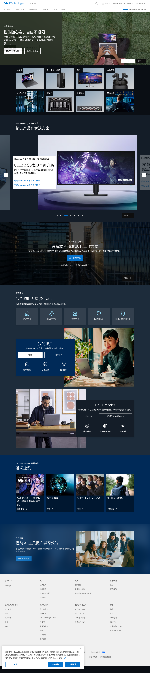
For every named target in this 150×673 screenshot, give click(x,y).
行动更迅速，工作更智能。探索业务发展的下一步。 (30, 501)
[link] (117, 3)
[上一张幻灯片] (123, 61)
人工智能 (8, 609)
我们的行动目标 (115, 498)
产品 (6, 613)
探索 (49, 509)
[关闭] (80, 648)
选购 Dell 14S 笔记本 (22, 181)
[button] (106, 3)
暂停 (139, 61)
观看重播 (20, 509)
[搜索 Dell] (96, 3)
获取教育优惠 (23, 558)
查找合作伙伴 (80, 609)
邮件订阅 (113, 618)
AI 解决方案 (21, 93)
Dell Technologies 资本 (48, 618)
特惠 (6, 626)
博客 (111, 609)
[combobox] (63, 3)
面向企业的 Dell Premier (137, 9)
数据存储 (80, 93)
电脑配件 (110, 70)
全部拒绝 (55, 664)
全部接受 (72, 664)
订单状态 (43, 589)
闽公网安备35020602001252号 (100, 657)
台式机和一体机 (53, 70)
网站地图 (8, 586)
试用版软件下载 (116, 630)
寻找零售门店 (80, 613)
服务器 (49, 93)
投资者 (42, 622)
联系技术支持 (80, 589)
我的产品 (43, 598)
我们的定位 (44, 609)
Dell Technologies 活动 (89, 498)
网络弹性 (110, 93)
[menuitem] (19, 9)
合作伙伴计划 (80, 622)
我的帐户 (43, 585)
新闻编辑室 (44, 626)
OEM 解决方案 (80, 618)
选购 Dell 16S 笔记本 (22, 186)
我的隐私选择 (96, 652)
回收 (41, 630)
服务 (6, 622)
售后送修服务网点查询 (83, 593)
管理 (15, 664)
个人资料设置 (45, 593)
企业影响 (43, 635)
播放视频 (77, 258)
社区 (111, 585)
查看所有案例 (81, 265)
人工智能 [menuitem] (7, 9)
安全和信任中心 (116, 626)
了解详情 (64, 265)
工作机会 (43, 613)
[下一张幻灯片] (132, 61)
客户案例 (43, 639)
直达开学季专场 (12, 51)
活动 (111, 613)
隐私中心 (113, 622)
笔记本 (19, 70)
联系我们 (113, 589)
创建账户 (58, 355)
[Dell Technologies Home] (14, 3)
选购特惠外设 (32, 51)
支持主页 (78, 585)
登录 (30, 355)
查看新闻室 (52, 498)
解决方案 (8, 618)
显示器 (79, 70)
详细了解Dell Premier (115, 416)
